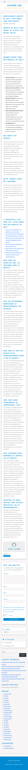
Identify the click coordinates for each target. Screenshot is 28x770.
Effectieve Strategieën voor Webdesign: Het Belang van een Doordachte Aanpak (13, 668)
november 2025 (8, 713)
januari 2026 (7, 709)
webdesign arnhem (9, 646)
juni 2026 (6, 698)
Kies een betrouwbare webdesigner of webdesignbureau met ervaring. (15, 235)
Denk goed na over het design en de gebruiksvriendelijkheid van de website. (15, 240)
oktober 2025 (7, 715)
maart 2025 (7, 729)
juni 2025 (6, 723)
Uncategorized (8, 643)
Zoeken (4, 652)
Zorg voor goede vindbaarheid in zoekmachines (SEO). (14, 245)
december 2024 (8, 735)
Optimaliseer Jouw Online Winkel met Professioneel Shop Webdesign (11, 676)
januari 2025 (7, 733)
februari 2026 (7, 706)
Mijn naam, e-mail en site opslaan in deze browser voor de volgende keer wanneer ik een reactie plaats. (14, 610)
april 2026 (6, 702)
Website (5, 599)
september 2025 (8, 717)
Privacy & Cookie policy (14, 761)
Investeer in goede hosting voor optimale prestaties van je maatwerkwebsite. (14, 255)
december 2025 (8, 711)
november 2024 (8, 738)
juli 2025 (6, 721)
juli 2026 (6, 696)
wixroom (17, 549)
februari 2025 (7, 731)
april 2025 (6, 727)
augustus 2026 (7, 694)
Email (5, 593)
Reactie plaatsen (14, 619)
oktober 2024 (7, 740)
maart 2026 (7, 704)
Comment (6, 574)
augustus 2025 (7, 719)
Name (5, 587)
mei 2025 (6, 725)
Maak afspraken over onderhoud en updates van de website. (15, 250)
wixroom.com (14, 5)
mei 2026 (6, 700)
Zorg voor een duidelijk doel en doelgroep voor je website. (14, 231)
